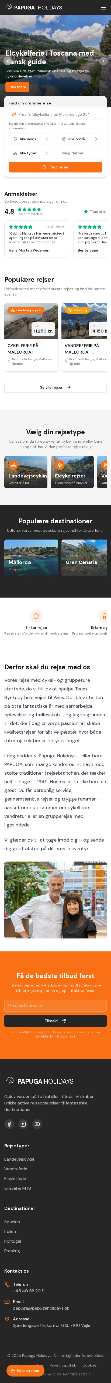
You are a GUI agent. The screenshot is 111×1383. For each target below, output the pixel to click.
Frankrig (12, 1251)
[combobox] (31, 139)
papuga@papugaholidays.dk (41, 1308)
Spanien (12, 1222)
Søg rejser (60, 167)
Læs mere (17, 86)
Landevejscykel (19, 1159)
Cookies (89, 1365)
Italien (10, 1231)
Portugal (12, 1241)
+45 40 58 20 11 (28, 1291)
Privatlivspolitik (63, 1365)
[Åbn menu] (103, 7)
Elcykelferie (15, 1178)
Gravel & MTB (17, 1188)
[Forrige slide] (7, 61)
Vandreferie (15, 1169)
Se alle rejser (51, 387)
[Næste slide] (103, 61)
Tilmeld (51, 1020)
